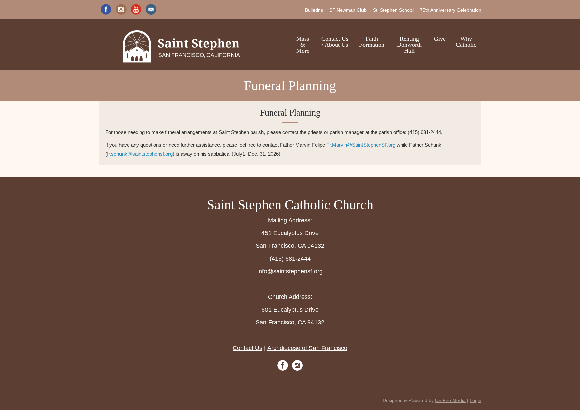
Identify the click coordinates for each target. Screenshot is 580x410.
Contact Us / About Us (334, 41)
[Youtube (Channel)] (136, 9)
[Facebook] (106, 9)
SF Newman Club (348, 10)
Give (440, 38)
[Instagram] (121, 9)
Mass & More (302, 44)
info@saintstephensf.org (290, 271)
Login (475, 400)
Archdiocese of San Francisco (307, 348)
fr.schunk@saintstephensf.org (140, 154)
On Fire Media (450, 400)
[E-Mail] (151, 9)
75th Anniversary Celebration (450, 10)
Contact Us (247, 348)
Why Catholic (466, 41)
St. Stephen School (393, 10)
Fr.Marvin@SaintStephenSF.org (360, 145)
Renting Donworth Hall (409, 44)
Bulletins (314, 10)
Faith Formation (371, 41)
